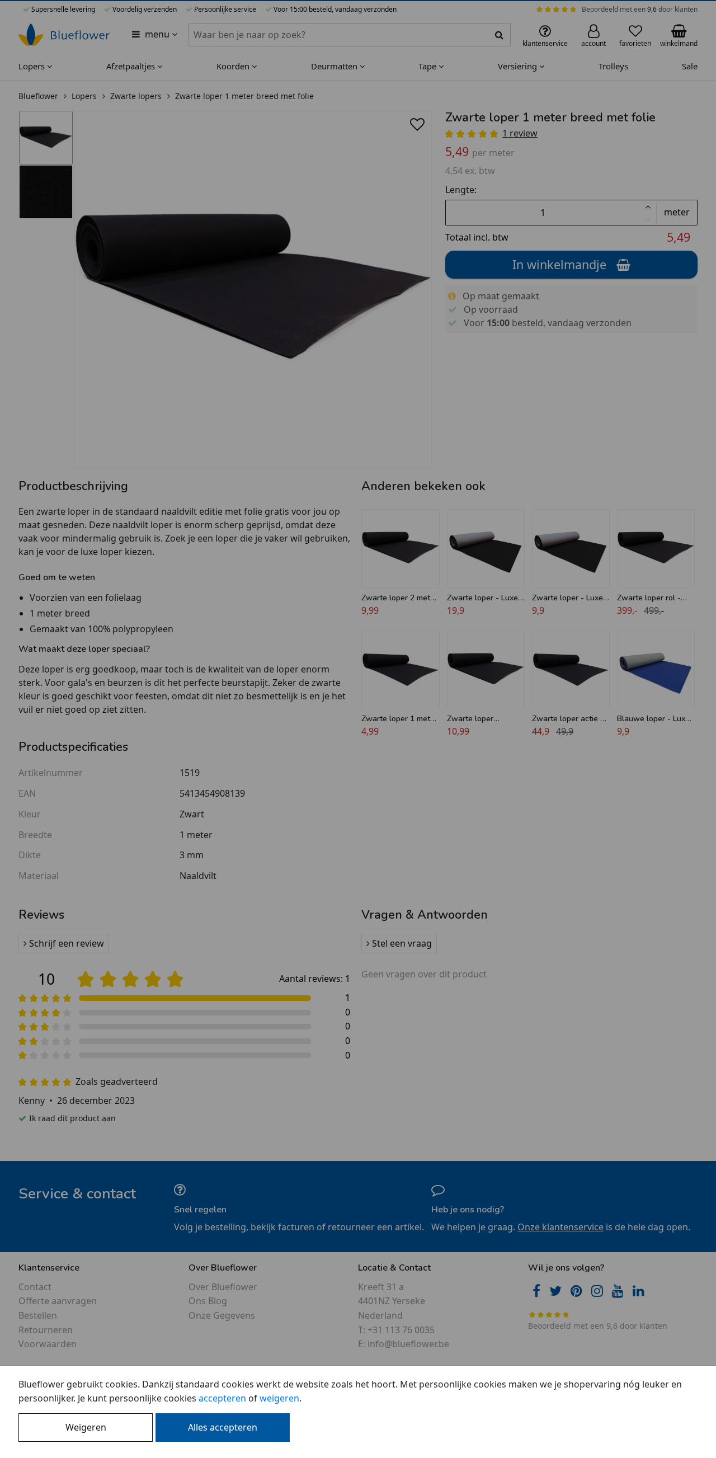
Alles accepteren (222, 1427)
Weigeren (85, 1427)
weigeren (279, 1398)
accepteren (222, 1398)
